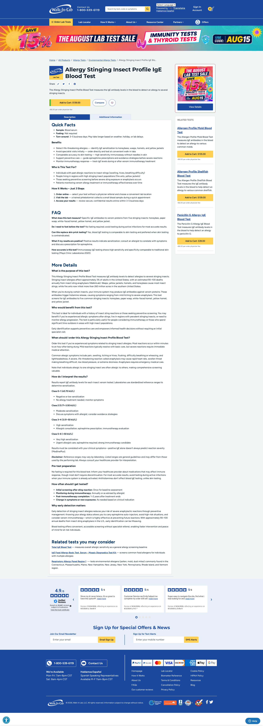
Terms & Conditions (170, 680)
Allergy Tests (79, 60)
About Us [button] (130, 22)
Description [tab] (69, 117)
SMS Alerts (191, 639)
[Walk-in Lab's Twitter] (211, 703)
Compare (99, 102)
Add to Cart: (70, 102)
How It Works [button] (107, 22)
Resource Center (155, 22)
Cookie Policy (197, 671)
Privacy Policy (168, 689)
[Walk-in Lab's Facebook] (207, 703)
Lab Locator (84, 22)
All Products (64, 60)
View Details (195, 107)
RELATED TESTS (185, 120)
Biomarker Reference (171, 675)
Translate (179, 8)
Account (197, 9)
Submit (147, 9)
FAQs (134, 685)
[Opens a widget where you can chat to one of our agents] (252, 721)
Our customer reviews (142, 689)
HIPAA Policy (197, 675)
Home (52, 60)
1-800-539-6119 (88, 10)
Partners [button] (177, 22)
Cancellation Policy (170, 685)
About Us (136, 680)
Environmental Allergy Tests (102, 60)
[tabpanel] (110, 347)
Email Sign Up (107, 639)
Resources (196, 680)
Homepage (137, 671)
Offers (205, 22)
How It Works (138, 675)
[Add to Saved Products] (112, 102)
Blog (193, 685)
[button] (6, 720)
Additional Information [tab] (110, 117)
